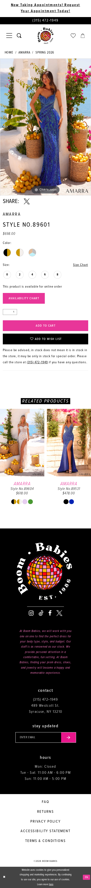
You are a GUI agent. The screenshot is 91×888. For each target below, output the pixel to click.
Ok (86, 877)
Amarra (24, 52)
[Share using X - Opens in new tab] (27, 201)
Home (9, 52)
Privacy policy (45, 821)
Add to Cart (46, 326)
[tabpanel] (45, 127)
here (51, 884)
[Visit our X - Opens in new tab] (59, 613)
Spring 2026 (44, 52)
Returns (45, 811)
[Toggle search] (19, 36)
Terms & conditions (45, 840)
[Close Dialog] (4, 877)
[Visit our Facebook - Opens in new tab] (50, 613)
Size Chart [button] (80, 265)
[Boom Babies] (45, 35)
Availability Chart (24, 298)
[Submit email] (68, 737)
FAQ (45, 801)
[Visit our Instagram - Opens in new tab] (31, 613)
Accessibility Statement (45, 831)
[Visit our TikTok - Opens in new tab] (40, 613)
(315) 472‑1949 (37, 362)
